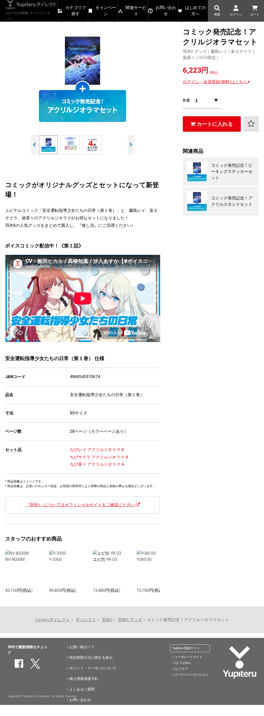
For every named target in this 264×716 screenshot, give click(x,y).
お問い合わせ (80, 700)
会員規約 (76, 710)
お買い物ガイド (82, 647)
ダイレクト (86, 619)
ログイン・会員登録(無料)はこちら (215, 81)
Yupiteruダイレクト (52, 619)
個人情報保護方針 (83, 679)
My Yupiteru (183, 663)
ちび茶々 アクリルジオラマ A (97, 464)
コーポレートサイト (188, 657)
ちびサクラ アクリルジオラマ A (99, 457)
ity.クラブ (181, 669)
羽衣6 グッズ (130, 619)
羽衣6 (107, 619)
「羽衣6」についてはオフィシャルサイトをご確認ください (80, 504)
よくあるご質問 (82, 689)
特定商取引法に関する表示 (91, 657)
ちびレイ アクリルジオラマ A (97, 449)
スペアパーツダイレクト (192, 675)
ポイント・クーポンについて (92, 668)
